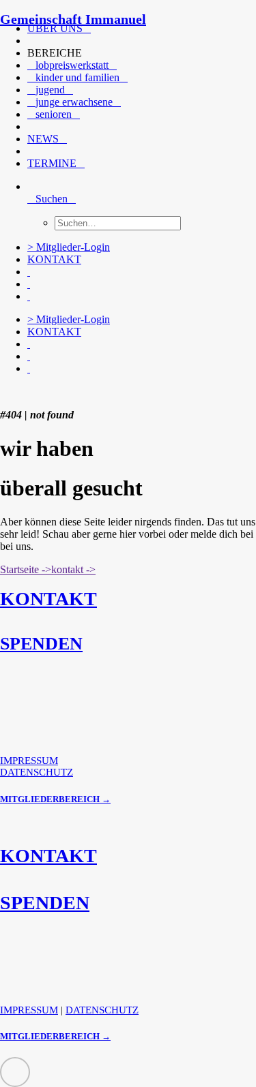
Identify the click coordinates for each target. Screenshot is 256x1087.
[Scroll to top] (15, 1071)
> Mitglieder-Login (68, 247)
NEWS (43, 138)
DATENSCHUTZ (36, 772)
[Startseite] (102, 392)
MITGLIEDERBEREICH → (55, 799)
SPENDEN (41, 644)
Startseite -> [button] (25, 569)
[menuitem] (126, 28)
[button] (32, 40)
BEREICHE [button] (54, 53)
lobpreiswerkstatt (72, 65)
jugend (50, 89)
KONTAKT (54, 259)
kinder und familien (77, 77)
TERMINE (51, 163)
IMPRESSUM (29, 760)
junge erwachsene (74, 102)
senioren (53, 114)
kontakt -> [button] (73, 569)
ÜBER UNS (55, 28)
